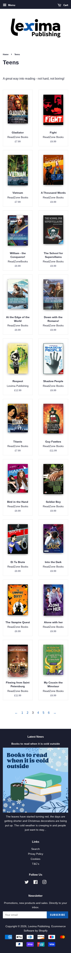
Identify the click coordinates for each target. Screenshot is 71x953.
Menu (11, 5)
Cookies (35, 859)
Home (6, 54)
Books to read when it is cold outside (35, 743)
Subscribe (57, 914)
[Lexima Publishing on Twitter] (27, 882)
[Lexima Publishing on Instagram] (44, 882)
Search (35, 849)
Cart (65, 5)
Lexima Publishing (39, 926)
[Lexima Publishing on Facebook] (35, 882)
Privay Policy (35, 853)
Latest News (35, 736)
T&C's (35, 863)
